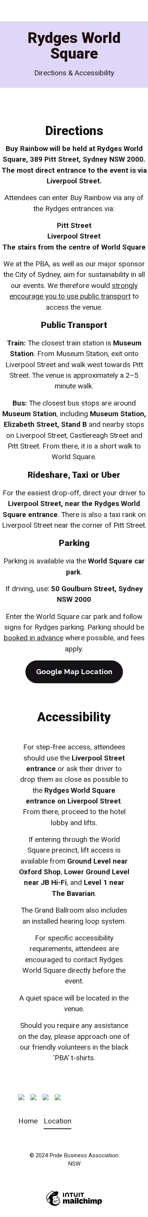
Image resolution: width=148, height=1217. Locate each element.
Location (57, 1121)
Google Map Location (74, 671)
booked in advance (33, 637)
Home (28, 1121)
